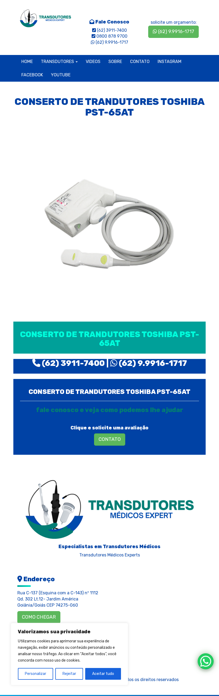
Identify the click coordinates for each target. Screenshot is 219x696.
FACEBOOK (32, 74)
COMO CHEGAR (39, 617)
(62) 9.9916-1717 (175, 31)
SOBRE (115, 61)
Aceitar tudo (103, 673)
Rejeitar (69, 673)
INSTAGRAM (169, 61)
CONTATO (140, 61)
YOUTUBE (61, 74)
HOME (27, 61)
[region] (69, 654)
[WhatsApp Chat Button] (206, 661)
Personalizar (35, 673)
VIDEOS (93, 61)
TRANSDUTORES (58, 61)
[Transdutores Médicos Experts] (109, 507)
